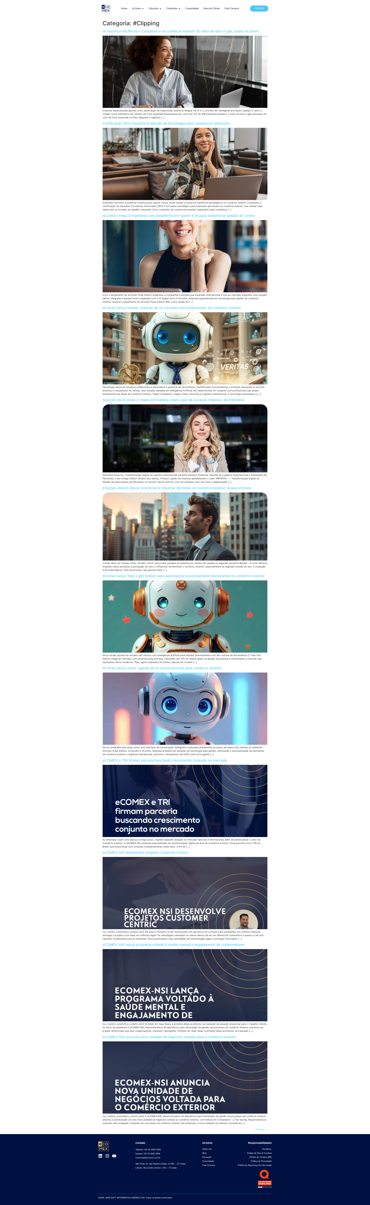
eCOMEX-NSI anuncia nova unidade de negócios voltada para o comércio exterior (169, 1037)
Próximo (261, 1129)
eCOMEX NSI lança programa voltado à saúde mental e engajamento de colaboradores (174, 945)
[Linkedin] (100, 1156)
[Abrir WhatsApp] (362, 1197)
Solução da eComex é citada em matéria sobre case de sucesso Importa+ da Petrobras (174, 400)
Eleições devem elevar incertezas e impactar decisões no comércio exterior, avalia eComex (177, 488)
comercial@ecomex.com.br (147, 1157)
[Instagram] (107, 1156)
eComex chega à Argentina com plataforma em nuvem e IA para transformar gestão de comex (179, 216)
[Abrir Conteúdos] (179, 8)
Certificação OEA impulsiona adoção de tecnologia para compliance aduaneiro (166, 123)
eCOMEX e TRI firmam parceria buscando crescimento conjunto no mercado (165, 760)
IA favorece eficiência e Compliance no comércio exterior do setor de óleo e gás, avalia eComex (180, 31)
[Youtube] (114, 1156)
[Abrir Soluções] (160, 8)
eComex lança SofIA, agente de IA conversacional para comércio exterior (162, 668)
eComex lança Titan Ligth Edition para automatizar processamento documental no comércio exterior (184, 576)
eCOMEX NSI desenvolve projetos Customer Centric (145, 852)
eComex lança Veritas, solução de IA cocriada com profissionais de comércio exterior (172, 308)
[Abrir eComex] (143, 8)
